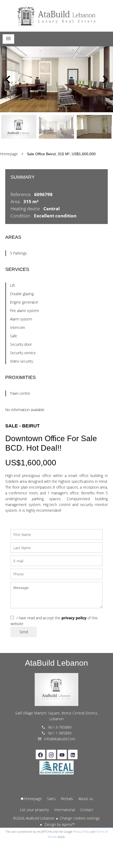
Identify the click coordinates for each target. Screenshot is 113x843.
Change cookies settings (80, 818)
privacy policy (73, 617)
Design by (59, 824)
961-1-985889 (59, 732)
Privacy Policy (81, 832)
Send (23, 631)
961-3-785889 (59, 727)
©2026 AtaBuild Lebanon (33, 818)
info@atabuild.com (59, 738)
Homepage (56, 16)
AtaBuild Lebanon (56, 663)
